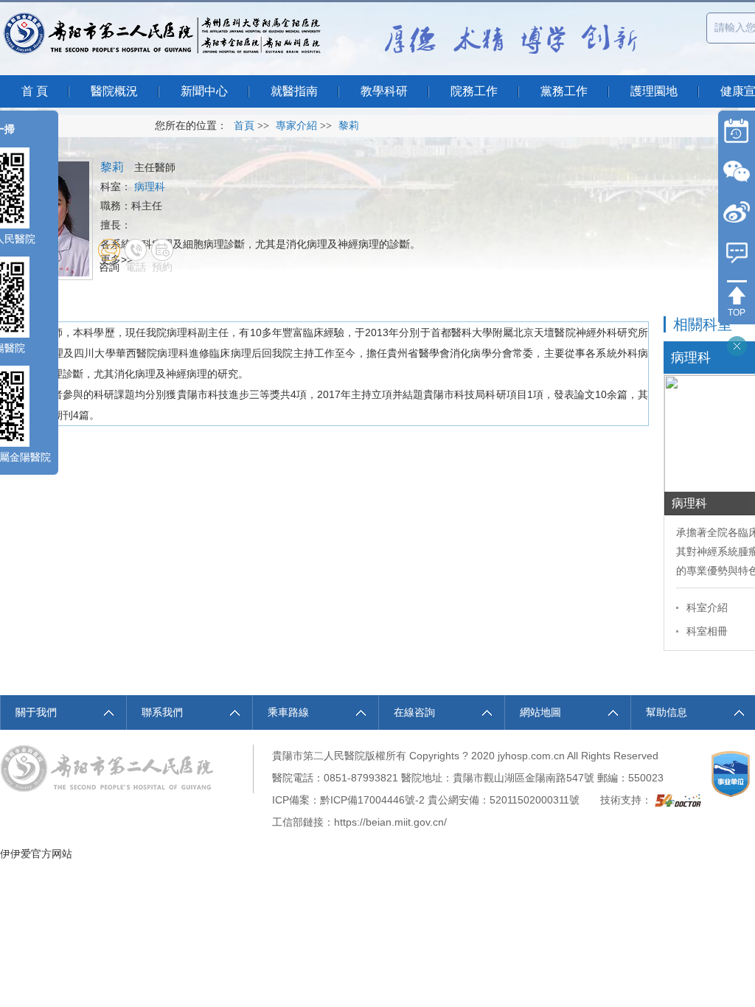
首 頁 (34, 91)
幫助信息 (666, 712)
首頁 (244, 125)
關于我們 (36, 712)
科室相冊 (707, 631)
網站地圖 (540, 712)
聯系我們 (162, 712)
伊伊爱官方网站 (36, 854)
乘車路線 (288, 712)
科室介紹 (707, 607)
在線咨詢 (414, 712)
